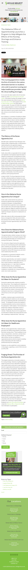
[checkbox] (14, 440)
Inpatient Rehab (7, 483)
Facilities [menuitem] (14, 560)
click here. (17, 8)
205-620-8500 (14, 511)
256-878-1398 (14, 536)
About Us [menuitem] (14, 558)
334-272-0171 (14, 528)
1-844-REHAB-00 (14, 11)
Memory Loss (7, 489)
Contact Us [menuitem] (14, 563)
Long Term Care (7, 487)
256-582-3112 (14, 545)
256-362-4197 (14, 520)
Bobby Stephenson (11, 45)
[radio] (14, 436)
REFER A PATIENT (14, 14)
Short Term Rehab (8, 481)
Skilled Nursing (8, 419)
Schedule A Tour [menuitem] (14, 561)
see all (2, 492)
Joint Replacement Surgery (10, 485)
